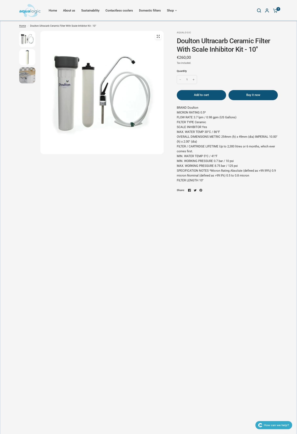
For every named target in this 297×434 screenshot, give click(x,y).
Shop (170, 10)
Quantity (182, 71)
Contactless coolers (119, 10)
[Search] (259, 10)
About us (69, 10)
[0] (274, 10)
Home (53, 10)
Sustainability (90, 10)
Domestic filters (150, 10)
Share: (181, 190)
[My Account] (267, 10)
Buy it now (253, 95)
